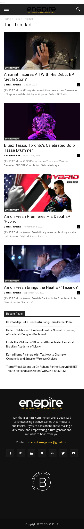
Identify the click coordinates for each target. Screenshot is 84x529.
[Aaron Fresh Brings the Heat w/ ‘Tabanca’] (42, 264)
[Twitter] (63, 453)
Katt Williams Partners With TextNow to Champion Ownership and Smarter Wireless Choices (36, 356)
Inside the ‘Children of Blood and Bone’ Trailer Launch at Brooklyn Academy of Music (40, 344)
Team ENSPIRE (12, 155)
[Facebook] (10, 453)
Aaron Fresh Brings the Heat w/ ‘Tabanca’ (41, 287)
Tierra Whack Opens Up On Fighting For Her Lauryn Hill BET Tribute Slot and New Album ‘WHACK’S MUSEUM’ (42, 368)
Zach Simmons (12, 84)
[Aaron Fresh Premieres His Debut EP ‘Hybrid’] (42, 193)
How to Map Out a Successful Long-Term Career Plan (39, 322)
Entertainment (12, 67)
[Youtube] (74, 453)
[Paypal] (52, 453)
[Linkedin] (31, 453)
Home (7, 18)
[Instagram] (21, 453)
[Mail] (42, 453)
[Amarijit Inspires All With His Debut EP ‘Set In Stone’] (42, 51)
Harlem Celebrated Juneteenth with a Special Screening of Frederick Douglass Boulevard (40, 332)
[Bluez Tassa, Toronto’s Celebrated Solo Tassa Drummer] (42, 122)
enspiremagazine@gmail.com (49, 442)
